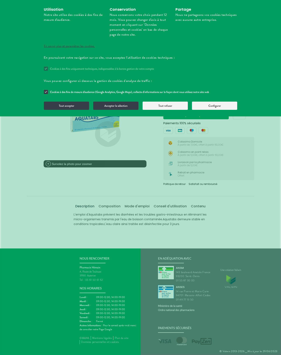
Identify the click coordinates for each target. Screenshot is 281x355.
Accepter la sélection (116, 106)
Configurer (214, 106)
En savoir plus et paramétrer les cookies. (69, 46)
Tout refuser (165, 106)
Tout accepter (66, 106)
